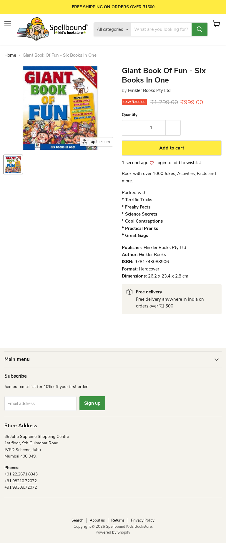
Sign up (92, 403)
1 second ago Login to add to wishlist (161, 162)
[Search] (199, 29)
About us (97, 520)
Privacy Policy (142, 520)
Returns (117, 520)
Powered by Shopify (113, 532)
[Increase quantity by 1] (173, 127)
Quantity (129, 115)
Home (10, 55)
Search (77, 520)
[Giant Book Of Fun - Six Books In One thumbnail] (13, 164)
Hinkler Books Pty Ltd (149, 90)
